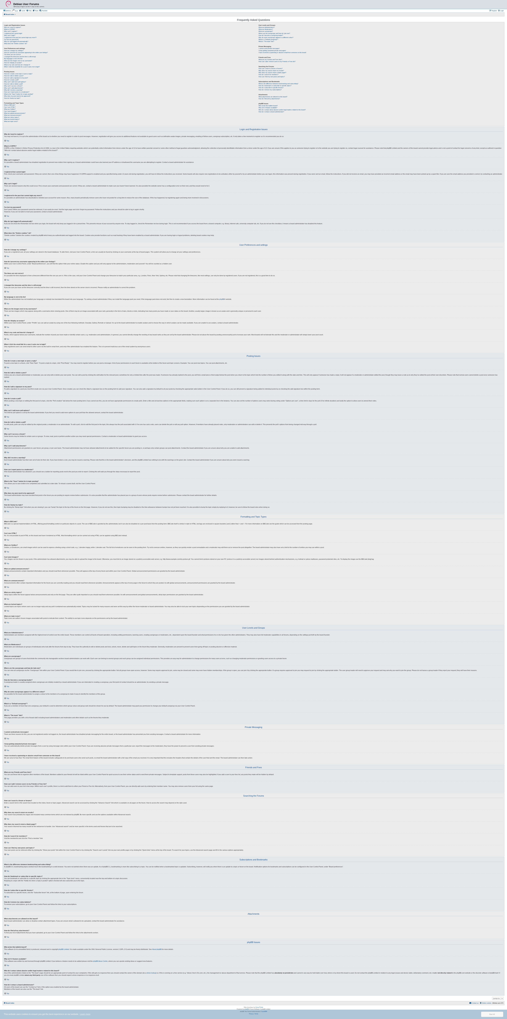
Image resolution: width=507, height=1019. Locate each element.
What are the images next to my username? (18, 60)
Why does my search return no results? (271, 70)
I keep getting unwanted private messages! (272, 50)
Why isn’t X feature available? (268, 107)
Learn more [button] (85, 1014)
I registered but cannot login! (13, 33)
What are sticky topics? (11, 117)
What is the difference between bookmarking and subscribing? (278, 83)
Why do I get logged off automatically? (16, 41)
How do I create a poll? (11, 80)
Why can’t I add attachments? (13, 88)
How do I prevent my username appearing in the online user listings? (26, 52)
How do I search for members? (268, 74)
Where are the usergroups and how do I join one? (274, 33)
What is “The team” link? (266, 41)
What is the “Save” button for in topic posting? (18, 94)
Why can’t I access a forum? (13, 86)
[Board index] (8, 4)
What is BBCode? (9, 105)
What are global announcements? (14, 113)
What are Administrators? (267, 27)
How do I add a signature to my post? (16, 78)
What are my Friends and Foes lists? (270, 59)
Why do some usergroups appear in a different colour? (276, 37)
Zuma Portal (259, 1007)
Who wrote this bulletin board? (268, 105)
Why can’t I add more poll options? (15, 82)
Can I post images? (10, 111)
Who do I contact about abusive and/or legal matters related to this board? (282, 110)
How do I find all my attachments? (269, 98)
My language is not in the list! (13, 58)
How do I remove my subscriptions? (270, 90)
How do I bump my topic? (12, 98)
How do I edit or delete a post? (14, 76)
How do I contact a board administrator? (271, 112)
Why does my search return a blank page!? (272, 72)
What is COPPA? (9, 29)
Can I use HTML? (9, 107)
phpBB (221, 299)
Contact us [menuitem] (475, 1003)
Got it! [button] (492, 1014)
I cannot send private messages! (269, 48)
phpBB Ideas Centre (100, 961)
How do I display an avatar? (13, 62)
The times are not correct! (12, 54)
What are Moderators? (266, 29)
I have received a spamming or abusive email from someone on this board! (282, 52)
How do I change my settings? (14, 50)
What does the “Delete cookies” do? (15, 43)
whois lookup (151, 973)
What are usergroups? (266, 31)
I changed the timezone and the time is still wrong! (20, 56)
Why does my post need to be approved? (17, 96)
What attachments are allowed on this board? (273, 97)
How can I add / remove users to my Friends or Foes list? (277, 61)
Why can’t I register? (10, 31)
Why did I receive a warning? (13, 90)
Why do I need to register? (12, 27)
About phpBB (157, 949)
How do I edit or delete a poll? (13, 84)
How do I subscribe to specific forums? (271, 87)
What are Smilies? (10, 109)
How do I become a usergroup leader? (271, 35)
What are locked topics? (12, 119)
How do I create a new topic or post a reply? (18, 74)
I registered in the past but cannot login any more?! (20, 37)
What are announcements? (12, 115)
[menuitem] (7, 10)
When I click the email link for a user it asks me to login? (22, 67)
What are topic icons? (11, 121)
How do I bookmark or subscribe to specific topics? (275, 85)
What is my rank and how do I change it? (17, 65)
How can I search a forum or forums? (271, 68)
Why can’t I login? (9, 35)
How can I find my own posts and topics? (272, 76)
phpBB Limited (63, 949)
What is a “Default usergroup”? (268, 39)
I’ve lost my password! (11, 39)
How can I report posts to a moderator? (16, 92)
